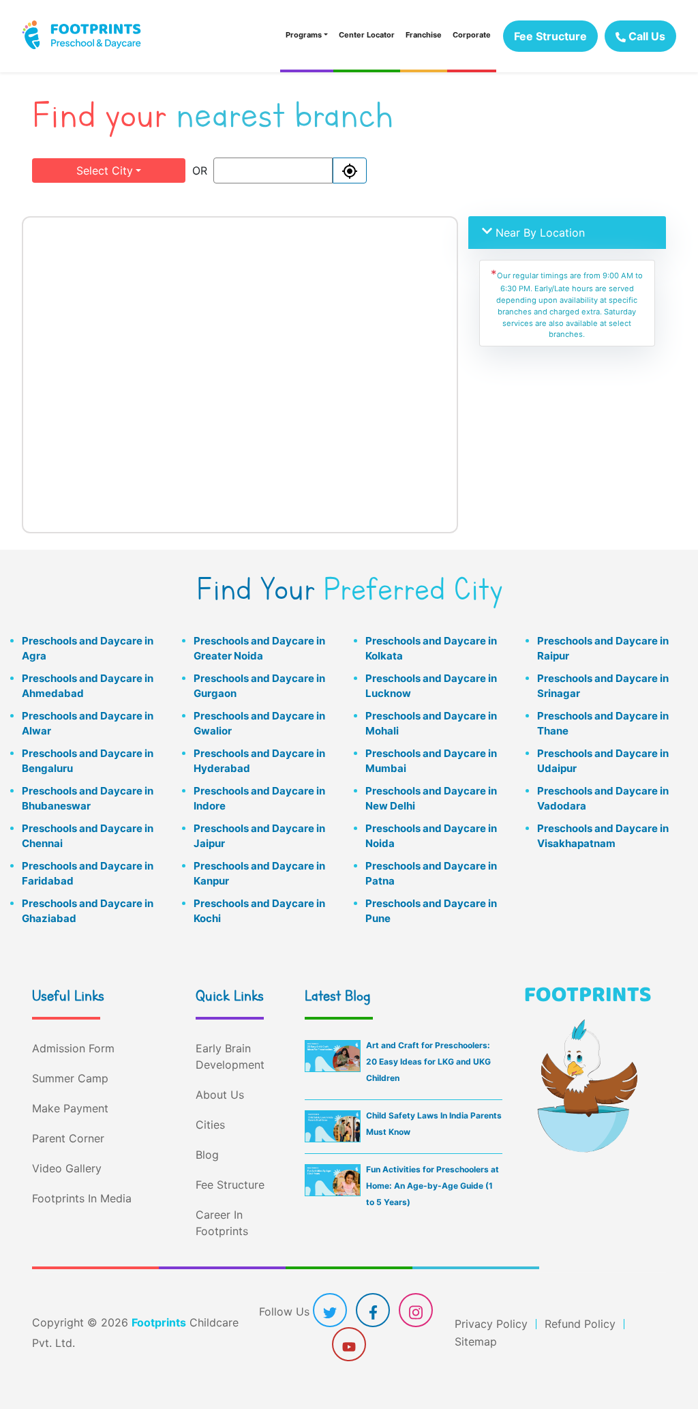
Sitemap (476, 1341)
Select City (104, 170)
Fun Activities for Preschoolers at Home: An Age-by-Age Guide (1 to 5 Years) (432, 1185)
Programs (304, 35)
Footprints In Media (82, 1198)
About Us (220, 1094)
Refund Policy (580, 1324)
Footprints (159, 1322)
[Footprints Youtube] (349, 1345)
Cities (210, 1124)
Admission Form (73, 1048)
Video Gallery (67, 1168)
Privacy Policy (491, 1324)
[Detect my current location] (350, 170)
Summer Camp (70, 1078)
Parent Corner (68, 1138)
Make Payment (70, 1108)
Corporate (472, 35)
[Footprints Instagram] (416, 1311)
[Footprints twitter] (330, 1311)
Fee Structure (550, 36)
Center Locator (367, 35)
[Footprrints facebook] (373, 1311)
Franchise (424, 35)
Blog (207, 1154)
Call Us (645, 36)
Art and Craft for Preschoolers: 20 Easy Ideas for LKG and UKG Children (428, 1061)
